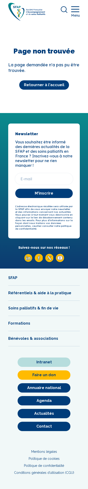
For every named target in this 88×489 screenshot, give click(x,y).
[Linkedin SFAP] (28, 261)
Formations (19, 323)
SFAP (12, 278)
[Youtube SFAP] (60, 261)
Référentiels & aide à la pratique (39, 293)
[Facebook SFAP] (39, 261)
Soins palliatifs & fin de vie (33, 308)
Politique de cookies (44, 459)
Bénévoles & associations (33, 338)
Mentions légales (44, 452)
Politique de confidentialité (44, 466)
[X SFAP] (49, 261)
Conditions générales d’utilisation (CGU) (44, 473)
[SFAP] (26, 19)
